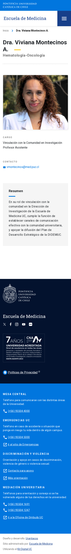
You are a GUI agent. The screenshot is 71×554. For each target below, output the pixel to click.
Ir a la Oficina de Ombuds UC (25, 517)
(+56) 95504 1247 (19, 510)
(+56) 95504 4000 (19, 411)
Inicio (6, 30)
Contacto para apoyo (21, 470)
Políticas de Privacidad (21, 372)
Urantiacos (32, 538)
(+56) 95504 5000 (19, 437)
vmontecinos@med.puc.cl (21, 167)
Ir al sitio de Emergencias (23, 444)
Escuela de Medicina (41, 543)
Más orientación (18, 478)
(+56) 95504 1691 (19, 504)
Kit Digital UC (24, 549)
